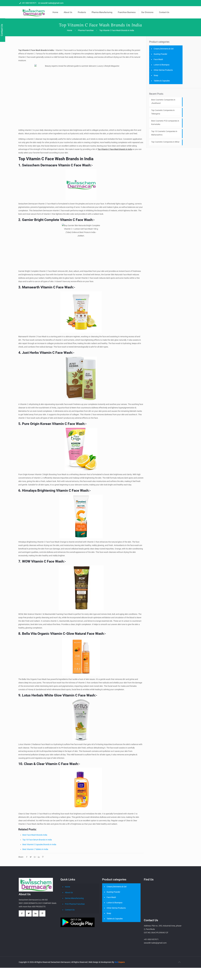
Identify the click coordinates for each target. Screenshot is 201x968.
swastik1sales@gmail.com (52, 3)
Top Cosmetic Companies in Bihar (165, 142)
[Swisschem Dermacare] (33, 12)
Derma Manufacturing (74, 898)
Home (69, 30)
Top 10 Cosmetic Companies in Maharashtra (164, 133)
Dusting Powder (160, 54)
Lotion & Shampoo (161, 65)
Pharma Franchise (86, 30)
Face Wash (158, 59)
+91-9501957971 (29, 3)
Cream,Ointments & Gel (163, 49)
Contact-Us (70, 910)
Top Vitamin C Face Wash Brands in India (116, 30)
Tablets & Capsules (162, 81)
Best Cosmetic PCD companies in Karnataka (165, 122)
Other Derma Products (163, 70)
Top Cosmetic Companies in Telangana (163, 112)
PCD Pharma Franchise (75, 904)
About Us (69, 892)
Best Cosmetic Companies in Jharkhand (163, 101)
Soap (156, 75)
